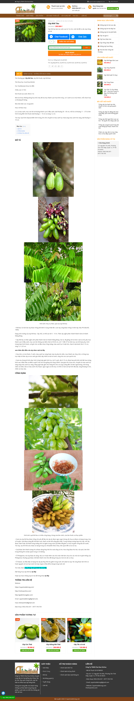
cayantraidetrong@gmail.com (28, 599)
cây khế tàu (84, 62)
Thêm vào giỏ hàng (66, 41)
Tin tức (75, 16)
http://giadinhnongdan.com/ (24, 595)
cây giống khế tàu (55, 62)
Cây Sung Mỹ (66, 16)
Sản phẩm (39, 16)
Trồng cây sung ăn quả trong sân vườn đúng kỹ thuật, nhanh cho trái (108, 126)
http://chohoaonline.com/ (23, 591)
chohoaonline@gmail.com (26, 603)
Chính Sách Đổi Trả (66, 668)
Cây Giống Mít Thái (53, 644)
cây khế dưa (77, 62)
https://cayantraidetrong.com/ (24, 587)
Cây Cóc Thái (27, 644)
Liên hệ (84, 16)
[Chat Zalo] (80, 36)
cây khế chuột (70, 62)
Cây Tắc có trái (79, 644)
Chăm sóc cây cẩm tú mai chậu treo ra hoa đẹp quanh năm (108, 133)
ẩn (24, 126)
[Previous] (15, 636)
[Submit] (117, 15)
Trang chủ (20, 16)
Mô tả (19, 74)
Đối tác (45, 675)
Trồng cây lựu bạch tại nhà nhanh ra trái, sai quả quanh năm (107, 106)
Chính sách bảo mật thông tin (69, 675)
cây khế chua (63, 62)
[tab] (19, 74)
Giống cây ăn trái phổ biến (64, 21)
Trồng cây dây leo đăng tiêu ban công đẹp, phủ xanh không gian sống (108, 113)
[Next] (91, 636)
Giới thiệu (30, 16)
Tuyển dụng (46, 682)
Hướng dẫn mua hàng (42, 74)
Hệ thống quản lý (48, 678)
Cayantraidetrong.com (73, 699)
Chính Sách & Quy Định (67, 671)
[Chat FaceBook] (58, 36)
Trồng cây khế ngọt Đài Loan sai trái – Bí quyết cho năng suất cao (108, 120)
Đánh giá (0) (28, 74)
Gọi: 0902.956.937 (8, 697)
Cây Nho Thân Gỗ (52, 16)
